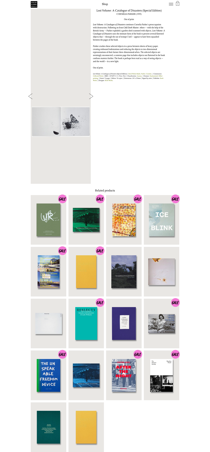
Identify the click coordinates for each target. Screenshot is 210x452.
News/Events (90, 4)
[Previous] (30, 96)
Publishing (62, 4)
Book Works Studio (134, 74)
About (150, 4)
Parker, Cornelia (146, 74)
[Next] (91, 96)
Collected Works (98, 76)
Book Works (109, 81)
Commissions (109, 4)
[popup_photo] (61, 122)
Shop (75, 4)
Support (138, 4)
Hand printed (154, 76)
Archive (125, 4)
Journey (139, 76)
